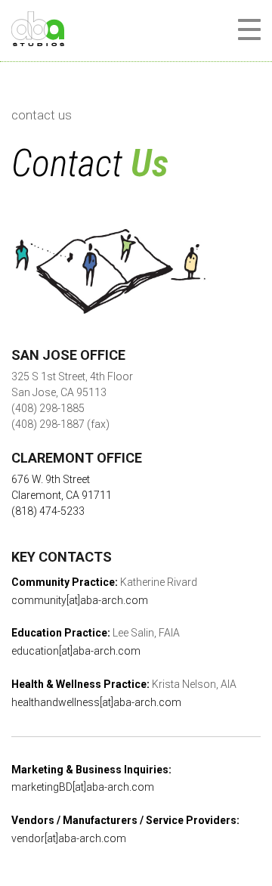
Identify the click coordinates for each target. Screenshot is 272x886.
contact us (41, 114)
